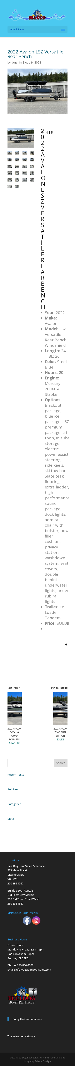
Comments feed (15, 833)
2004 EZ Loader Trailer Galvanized (24, 779)
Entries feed (13, 828)
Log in (10, 823)
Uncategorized (14, 809)
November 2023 (15, 794)
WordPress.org (14, 837)
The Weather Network (21, 1036)
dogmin (16, 62)
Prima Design (43, 1061)
